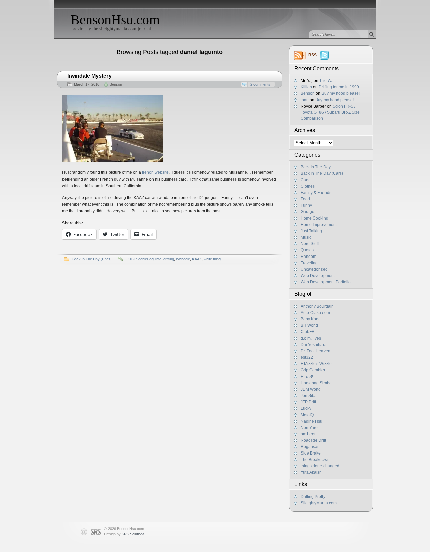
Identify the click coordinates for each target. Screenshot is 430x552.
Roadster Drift (313, 440)
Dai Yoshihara (314, 344)
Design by (124, 534)
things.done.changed (320, 466)
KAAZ (197, 259)
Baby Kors (310, 319)
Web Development (318, 275)
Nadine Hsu (311, 421)
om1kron (309, 434)
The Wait (327, 80)
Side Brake (311, 453)
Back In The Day (316, 167)
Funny (306, 205)
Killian (306, 87)
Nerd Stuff (310, 243)
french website (155, 172)
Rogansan (310, 446)
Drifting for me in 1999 (339, 87)
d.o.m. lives (311, 338)
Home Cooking (314, 218)
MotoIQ (307, 414)
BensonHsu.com (115, 19)
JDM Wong (311, 389)
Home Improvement (319, 224)
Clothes (308, 186)
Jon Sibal (309, 395)
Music (306, 237)
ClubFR (308, 331)
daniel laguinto (149, 259)
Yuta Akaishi (312, 472)
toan (305, 99)
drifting (168, 259)
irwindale (183, 259)
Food (305, 199)
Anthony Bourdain (317, 306)
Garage (307, 211)
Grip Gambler (313, 370)
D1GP (131, 259)
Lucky (306, 408)
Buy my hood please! (340, 93)
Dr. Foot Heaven (315, 351)
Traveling (309, 263)
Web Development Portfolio (326, 282)
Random (308, 256)
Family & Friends (316, 192)
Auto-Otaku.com (315, 312)
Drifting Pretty (313, 496)
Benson (308, 93)
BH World (309, 325)
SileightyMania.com (319, 503)
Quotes (307, 250)
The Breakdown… (317, 459)
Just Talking (311, 231)
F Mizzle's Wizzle (316, 363)
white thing (212, 259)
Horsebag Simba (316, 383)
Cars (305, 180)
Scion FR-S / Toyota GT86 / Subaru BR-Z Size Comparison (330, 112)
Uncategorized (314, 269)
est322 (307, 357)
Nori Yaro (309, 427)
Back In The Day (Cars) (322, 173)
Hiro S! (307, 376)
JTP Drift (308, 402)
